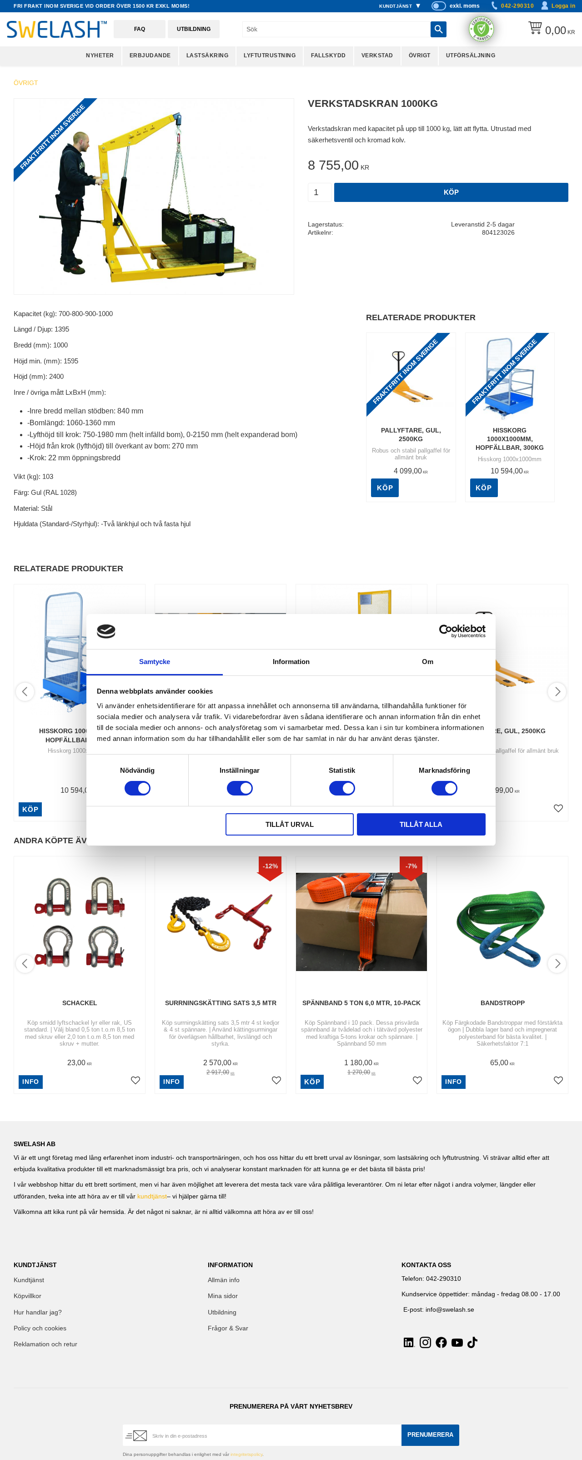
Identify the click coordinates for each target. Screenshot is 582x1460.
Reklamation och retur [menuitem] (45, 1344)
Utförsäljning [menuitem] (471, 55)
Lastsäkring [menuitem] (207, 55)
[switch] (240, 788)
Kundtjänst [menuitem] (395, 6)
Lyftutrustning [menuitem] (270, 55)
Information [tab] (291, 661)
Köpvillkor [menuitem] (27, 1296)
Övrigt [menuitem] (420, 55)
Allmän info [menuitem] (224, 1280)
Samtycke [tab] (154, 661)
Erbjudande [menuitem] (150, 55)
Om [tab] (427, 661)
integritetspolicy (246, 1454)
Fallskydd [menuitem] (328, 55)
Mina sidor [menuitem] (223, 1296)
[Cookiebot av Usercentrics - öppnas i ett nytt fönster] (446, 631)
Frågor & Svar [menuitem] (228, 1328)
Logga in (563, 6)
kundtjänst (152, 1196)
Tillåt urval (290, 824)
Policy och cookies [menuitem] (40, 1328)
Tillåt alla (421, 824)
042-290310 (517, 6)
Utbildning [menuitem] (222, 1312)
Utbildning (194, 29)
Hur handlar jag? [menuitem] (38, 1312)
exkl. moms (465, 6)
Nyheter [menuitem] (100, 55)
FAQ (139, 29)
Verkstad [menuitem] (377, 55)
